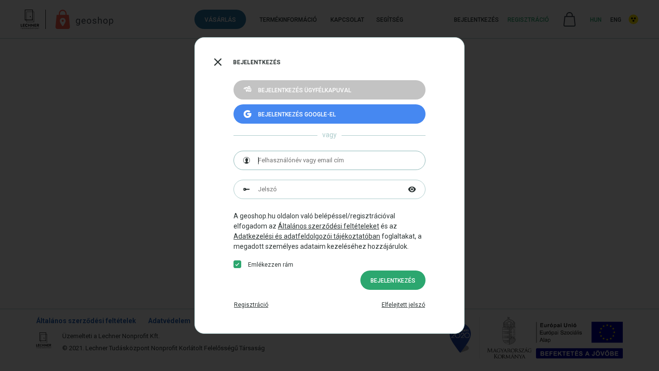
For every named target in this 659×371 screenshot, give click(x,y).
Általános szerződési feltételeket (328, 226)
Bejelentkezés (393, 280)
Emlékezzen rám (270, 264)
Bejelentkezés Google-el (297, 114)
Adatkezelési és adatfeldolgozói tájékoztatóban (306, 236)
